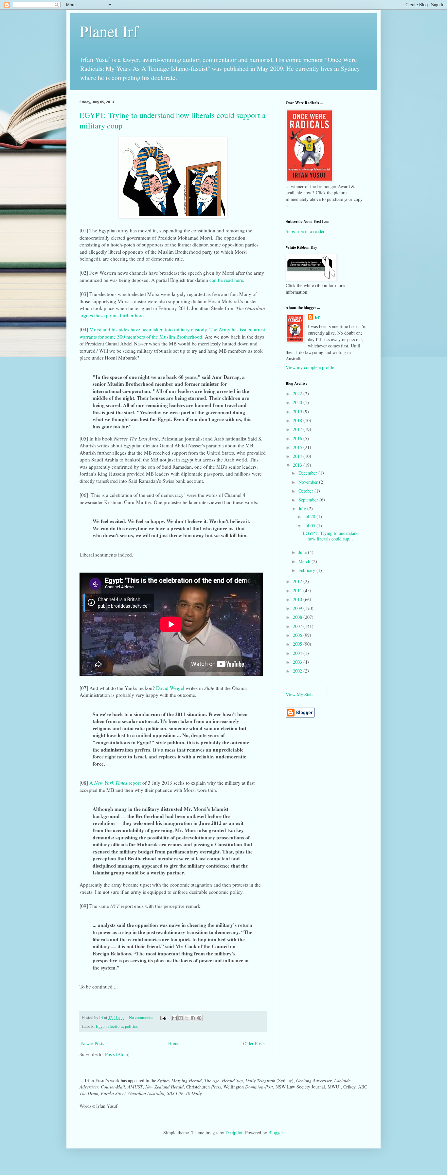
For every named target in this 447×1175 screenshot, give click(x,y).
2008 (298, 617)
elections (115, 1026)
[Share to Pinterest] (199, 1018)
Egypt (101, 1026)
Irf (317, 317)
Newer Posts (92, 1043)
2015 (298, 447)
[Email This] (174, 1018)
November (308, 482)
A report (115, 782)
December (308, 473)
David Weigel (170, 688)
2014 (298, 456)
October (306, 491)
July (302, 508)
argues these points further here (112, 315)
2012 (298, 581)
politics (131, 1026)
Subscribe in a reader (305, 231)
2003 (298, 662)
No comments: (141, 1017)
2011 (298, 590)
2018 (298, 420)
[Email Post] (162, 1017)
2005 (298, 644)
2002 (298, 671)
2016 (298, 438)
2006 (298, 635)
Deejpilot (233, 1132)
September (308, 500)
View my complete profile (310, 367)
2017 (298, 429)
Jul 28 (310, 516)
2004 (298, 653)
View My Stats (299, 694)
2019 (298, 411)
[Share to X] (187, 1018)
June (303, 552)
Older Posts (253, 1043)
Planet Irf (109, 30)
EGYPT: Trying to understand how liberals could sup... (331, 536)
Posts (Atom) (117, 1054)
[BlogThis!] (180, 1018)
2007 (298, 626)
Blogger (275, 1132)
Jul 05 (310, 525)
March (305, 561)
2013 (298, 465)
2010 (298, 599)
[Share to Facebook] (193, 1018)
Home (173, 1043)
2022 (298, 393)
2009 (298, 608)
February (307, 570)
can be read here (226, 280)
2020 (298, 402)
